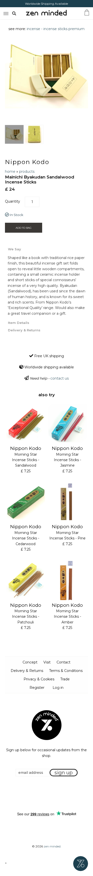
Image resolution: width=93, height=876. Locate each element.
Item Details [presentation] (18, 323)
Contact (63, 662)
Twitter (45, 794)
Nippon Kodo (27, 162)
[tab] (46, 249)
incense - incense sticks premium (56, 29)
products (26, 171)
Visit (47, 662)
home (10, 171)
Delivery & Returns (27, 670)
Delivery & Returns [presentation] (24, 330)
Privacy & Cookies (39, 679)
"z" (19, 13)
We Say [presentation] (14, 249)
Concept (30, 662)
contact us (59, 378)
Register (37, 687)
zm (5, 13)
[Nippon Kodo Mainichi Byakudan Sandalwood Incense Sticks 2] (34, 134)
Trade (65, 679)
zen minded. (52, 846)
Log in (58, 687)
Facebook (39, 794)
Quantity (12, 201)
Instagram (51, 794)
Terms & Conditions (66, 670)
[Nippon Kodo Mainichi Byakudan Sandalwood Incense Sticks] (14, 134)
